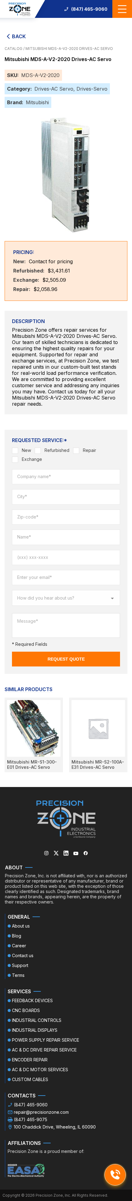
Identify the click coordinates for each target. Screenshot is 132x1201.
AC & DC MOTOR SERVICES (40, 1069)
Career (19, 945)
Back (19, 36)
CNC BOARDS (26, 1010)
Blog (16, 935)
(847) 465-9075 (30, 1119)
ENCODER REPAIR (30, 1059)
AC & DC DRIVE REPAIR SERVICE (44, 1049)
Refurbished (57, 450)
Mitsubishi (37, 102)
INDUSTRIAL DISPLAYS (34, 1030)
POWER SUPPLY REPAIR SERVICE (45, 1040)
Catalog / (15, 48)
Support (20, 965)
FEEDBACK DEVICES (32, 1000)
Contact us (22, 955)
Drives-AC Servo (53, 89)
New (26, 450)
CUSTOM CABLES (30, 1079)
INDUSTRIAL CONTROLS (36, 1020)
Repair (89, 450)
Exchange (32, 459)
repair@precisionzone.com (41, 1112)
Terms (18, 975)
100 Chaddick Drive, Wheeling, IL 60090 (55, 1126)
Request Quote (66, 659)
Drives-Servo (91, 89)
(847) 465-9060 (89, 9)
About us (21, 925)
